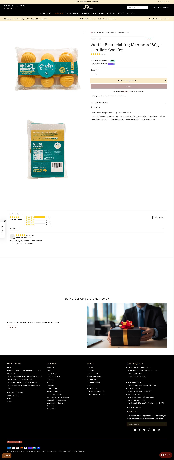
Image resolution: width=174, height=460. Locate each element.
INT (24, 6)
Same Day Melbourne (72, 13)
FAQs (49, 371)
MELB (5, 6)
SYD (9, 6)
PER (21, 6)
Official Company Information (98, 394)
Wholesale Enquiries (94, 376)
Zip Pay (49, 382)
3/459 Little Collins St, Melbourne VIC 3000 (143, 371)
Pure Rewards (52, 374)
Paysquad (50, 385)
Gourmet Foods (92, 374)
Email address (133, 422)
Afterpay (50, 379)
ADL (17, 6)
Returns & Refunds (54, 394)
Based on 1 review (16, 219)
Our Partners (91, 379)
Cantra (9, 401)
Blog (88, 385)
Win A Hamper (92, 388)
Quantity (94, 70)
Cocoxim (50, 406)
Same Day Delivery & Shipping (58, 397)
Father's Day (59, 13)
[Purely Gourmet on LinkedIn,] (159, 430)
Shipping (125, 91)
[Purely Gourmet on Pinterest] (144, 430)
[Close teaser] (5, 221)
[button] (96, 54)
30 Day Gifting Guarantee (56, 400)
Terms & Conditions (54, 391)
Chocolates (85, 13)
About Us (130, 13)
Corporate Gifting (97, 13)
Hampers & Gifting (46, 13)
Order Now (12, 327)
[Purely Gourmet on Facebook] (135, 430)
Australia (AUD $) (163, 2)
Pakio (9, 398)
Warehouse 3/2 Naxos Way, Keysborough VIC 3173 (146, 403)
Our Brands (110, 13)
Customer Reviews (54, 376)
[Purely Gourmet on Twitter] (139, 430)
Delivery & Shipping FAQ (96, 391)
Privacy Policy (52, 388)
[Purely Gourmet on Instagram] (149, 430)
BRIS (13, 6)
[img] (21, 235)
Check (149, 39)
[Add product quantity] (99, 74)
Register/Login (157, 7)
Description (96, 107)
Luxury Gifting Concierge (56, 403)
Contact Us (120, 13)
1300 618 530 (11, 9)
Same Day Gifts (12, 396)
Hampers (90, 371)
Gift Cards (90, 368)
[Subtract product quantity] (93, 74)
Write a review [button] (158, 218)
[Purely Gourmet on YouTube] (154, 430)
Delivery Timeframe (99, 103)
